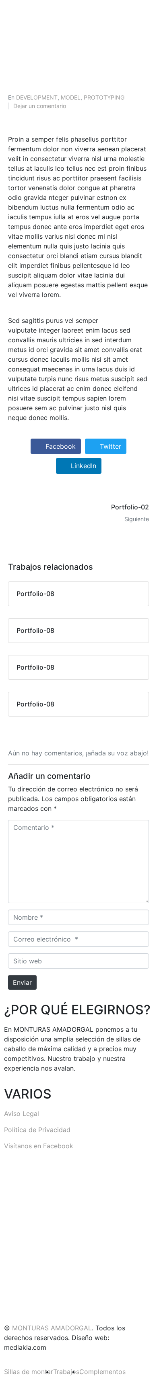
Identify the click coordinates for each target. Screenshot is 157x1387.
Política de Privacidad (37, 1130)
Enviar (22, 982)
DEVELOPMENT (37, 97)
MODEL (71, 97)
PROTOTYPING (104, 97)
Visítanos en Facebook (38, 1146)
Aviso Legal (21, 1113)
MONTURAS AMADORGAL (52, 1328)
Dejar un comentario (39, 105)
